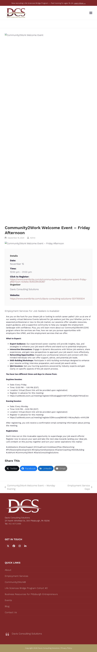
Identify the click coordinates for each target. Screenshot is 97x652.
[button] (90, 13)
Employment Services (16, 576)
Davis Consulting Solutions (27, 633)
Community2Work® (15, 582)
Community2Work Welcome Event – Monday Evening (30, 487)
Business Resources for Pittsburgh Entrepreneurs (31, 594)
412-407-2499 (14, 524)
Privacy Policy (66, 648)
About (8, 570)
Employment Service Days (76, 487)
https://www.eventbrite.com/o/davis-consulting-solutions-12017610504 (47, 298)
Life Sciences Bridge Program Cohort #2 (26, 588)
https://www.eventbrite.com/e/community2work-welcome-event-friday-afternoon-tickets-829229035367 (48, 280)
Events (8, 600)
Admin (32, 238)
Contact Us (11, 612)
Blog (7, 606)
